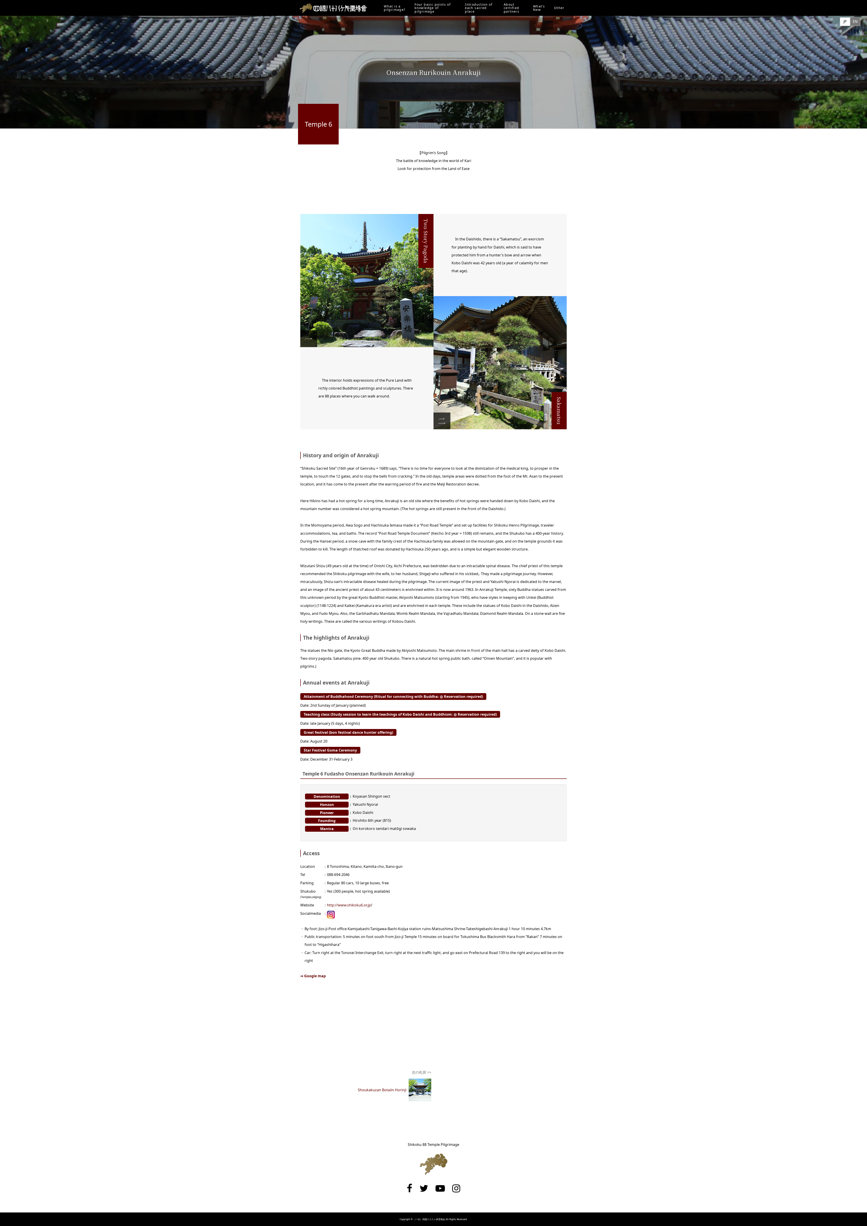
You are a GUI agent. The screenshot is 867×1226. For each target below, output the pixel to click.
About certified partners (511, 8)
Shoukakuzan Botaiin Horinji (382, 1089)
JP (845, 21)
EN (855, 21)
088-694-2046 (338, 874)
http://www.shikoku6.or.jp (349, 905)
